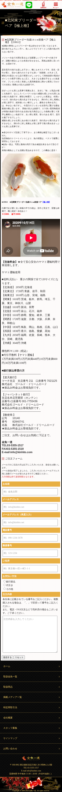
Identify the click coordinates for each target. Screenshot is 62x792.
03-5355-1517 (43, 4)
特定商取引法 (10, 707)
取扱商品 (8, 687)
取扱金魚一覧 (10, 676)
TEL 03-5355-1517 (31, 768)
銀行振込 (10, 581)
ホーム (6, 666)
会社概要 (8, 717)
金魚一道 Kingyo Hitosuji (31, 758)
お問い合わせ (10, 748)
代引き (9, 585)
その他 (9, 589)
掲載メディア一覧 (12, 697)
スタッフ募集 (10, 728)
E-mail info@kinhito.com (31, 771)
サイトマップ (10, 738)
